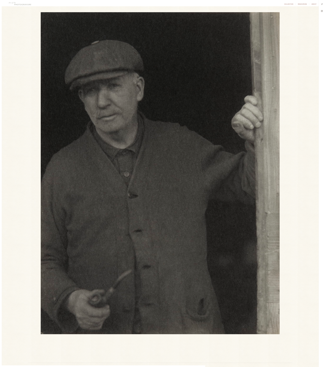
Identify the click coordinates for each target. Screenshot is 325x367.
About (314, 4)
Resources (302, 4)
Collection (288, 4)
